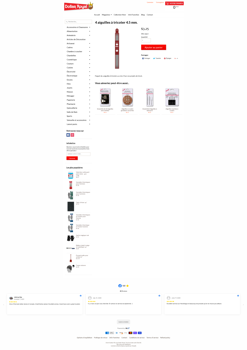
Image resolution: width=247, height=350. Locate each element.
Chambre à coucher (74, 51)
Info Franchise (133, 15)
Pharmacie (71, 104)
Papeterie (71, 100)
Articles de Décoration (76, 39)
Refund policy (165, 338)
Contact (150, 15)
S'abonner (72, 158)
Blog (143, 15)
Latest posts (72, 124)
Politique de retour (100, 338)
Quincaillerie (72, 108)
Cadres (70, 47)
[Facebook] (68, 135)
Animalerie (71, 35)
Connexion (150, 2)
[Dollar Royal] (78, 6)
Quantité (144, 37)
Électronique (72, 76)
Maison (70, 92)
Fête (69, 84)
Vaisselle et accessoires (76, 120)
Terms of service (152, 338)
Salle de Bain (72, 112)
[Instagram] (72, 135)
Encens (70, 80)
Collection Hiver (120, 15)
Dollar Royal (121, 342)
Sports (69, 116)
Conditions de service (137, 338)
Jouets (69, 88)
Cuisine (70, 67)
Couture (70, 63)
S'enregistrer (160, 2)
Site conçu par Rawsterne (123, 344)
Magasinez (106, 15)
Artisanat (70, 43)
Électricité (71, 72)
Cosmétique (72, 59)
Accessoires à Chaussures (77, 27)
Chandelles (71, 55)
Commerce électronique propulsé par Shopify (123, 346)
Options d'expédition (84, 338)
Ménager (70, 96)
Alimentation (72, 31)
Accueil (97, 15)
